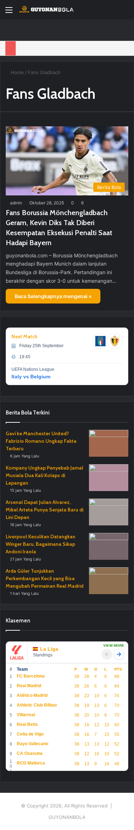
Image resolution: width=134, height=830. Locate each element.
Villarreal (26, 714)
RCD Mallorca (31, 763)
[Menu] (9, 12)
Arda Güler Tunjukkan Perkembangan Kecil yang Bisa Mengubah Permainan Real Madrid (44, 578)
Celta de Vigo (30, 734)
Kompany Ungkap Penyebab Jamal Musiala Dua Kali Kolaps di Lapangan (44, 475)
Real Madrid (29, 685)
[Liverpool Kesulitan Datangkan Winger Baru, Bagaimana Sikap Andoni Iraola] (108, 546)
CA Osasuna (30, 753)
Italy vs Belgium (30, 376)
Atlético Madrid (32, 695)
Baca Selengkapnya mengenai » (53, 296)
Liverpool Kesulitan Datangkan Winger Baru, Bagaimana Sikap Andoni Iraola (40, 544)
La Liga (49, 649)
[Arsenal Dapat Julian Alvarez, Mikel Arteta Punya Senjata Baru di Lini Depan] (108, 512)
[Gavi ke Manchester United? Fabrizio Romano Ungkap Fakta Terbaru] (108, 443)
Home (16, 72)
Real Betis (27, 724)
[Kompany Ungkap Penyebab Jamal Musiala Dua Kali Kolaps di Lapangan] (108, 477)
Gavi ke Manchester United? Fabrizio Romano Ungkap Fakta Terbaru (41, 441)
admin (16, 202)
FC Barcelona (31, 676)
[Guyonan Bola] (46, 9)
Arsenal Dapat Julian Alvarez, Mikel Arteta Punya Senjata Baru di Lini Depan (44, 509)
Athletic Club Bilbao (37, 705)
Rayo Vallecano (32, 743)
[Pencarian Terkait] (125, 12)
